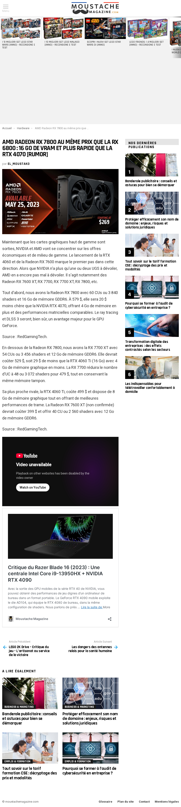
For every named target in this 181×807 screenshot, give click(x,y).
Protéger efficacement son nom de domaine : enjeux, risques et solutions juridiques (90, 718)
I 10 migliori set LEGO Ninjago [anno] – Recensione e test (62, 43)
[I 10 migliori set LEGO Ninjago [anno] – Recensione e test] (62, 28)
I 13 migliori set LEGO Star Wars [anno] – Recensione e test (18, 44)
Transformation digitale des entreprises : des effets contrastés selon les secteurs (147, 345)
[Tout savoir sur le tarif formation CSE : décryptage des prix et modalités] (30, 748)
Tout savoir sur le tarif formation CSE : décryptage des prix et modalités (29, 773)
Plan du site (125, 801)
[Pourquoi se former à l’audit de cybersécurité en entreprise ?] (90, 748)
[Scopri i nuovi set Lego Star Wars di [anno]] (105, 28)
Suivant (179, 37)
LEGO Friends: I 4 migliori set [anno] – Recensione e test (146, 43)
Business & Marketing (19, 707)
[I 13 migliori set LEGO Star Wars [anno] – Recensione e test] (20, 28)
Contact (144, 801)
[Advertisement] (90, 91)
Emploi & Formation (17, 761)
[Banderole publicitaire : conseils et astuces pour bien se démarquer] (30, 693)
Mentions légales (167, 801)
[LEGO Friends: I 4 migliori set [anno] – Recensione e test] (147, 28)
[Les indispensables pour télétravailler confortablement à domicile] (152, 367)
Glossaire (105, 801)
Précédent (2, 37)
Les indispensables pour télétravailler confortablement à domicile (150, 387)
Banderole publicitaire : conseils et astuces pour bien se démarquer (29, 718)
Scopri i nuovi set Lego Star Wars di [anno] (104, 43)
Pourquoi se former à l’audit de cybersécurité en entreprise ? (89, 771)
